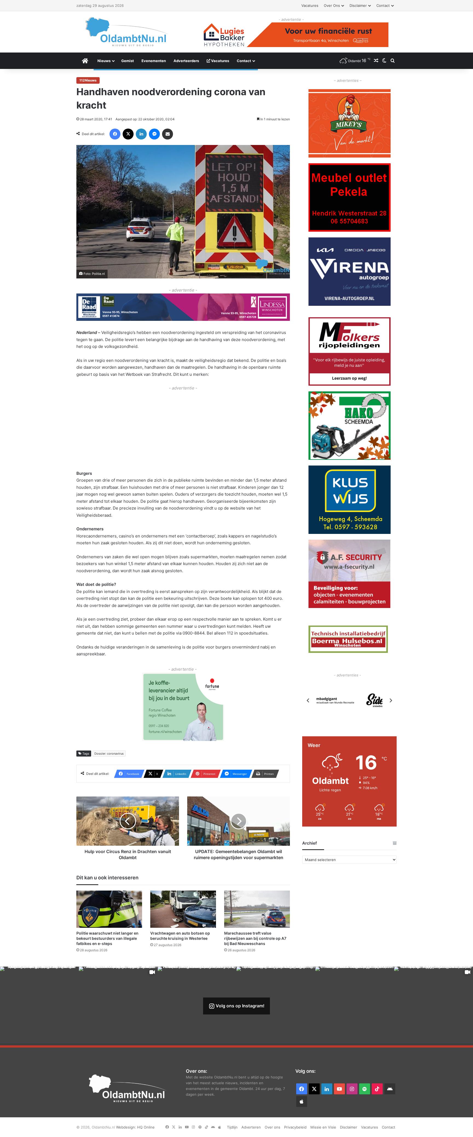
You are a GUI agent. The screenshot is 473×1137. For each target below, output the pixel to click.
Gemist (127, 61)
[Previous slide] (308, 700)
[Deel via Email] (167, 134)
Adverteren (251, 1127)
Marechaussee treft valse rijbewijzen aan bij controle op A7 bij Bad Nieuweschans (255, 938)
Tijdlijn (232, 1127)
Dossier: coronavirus (109, 753)
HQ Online (146, 1127)
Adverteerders (186, 61)
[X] (128, 134)
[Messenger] (154, 134)
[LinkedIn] (141, 134)
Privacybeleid (295, 1127)
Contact (383, 5)
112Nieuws (88, 80)
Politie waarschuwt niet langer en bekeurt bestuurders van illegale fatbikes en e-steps (107, 938)
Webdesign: (126, 1127)
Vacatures (309, 5)
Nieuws (104, 61)
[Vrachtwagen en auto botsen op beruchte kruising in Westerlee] (183, 909)
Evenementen (154, 61)
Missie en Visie (323, 1127)
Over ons (332, 5)
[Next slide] (390, 700)
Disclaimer (358, 5)
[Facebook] (114, 134)
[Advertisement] (183, 430)
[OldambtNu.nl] (127, 31)
